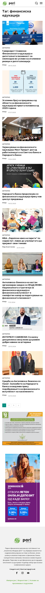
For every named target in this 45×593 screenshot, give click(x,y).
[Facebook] (17, 573)
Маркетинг (23, 580)
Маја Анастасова (8, 247)
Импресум (11, 580)
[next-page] (18, 405)
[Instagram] (22, 573)
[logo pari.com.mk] (12, 3)
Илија (4, 65)
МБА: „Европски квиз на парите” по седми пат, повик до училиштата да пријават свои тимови (22, 241)
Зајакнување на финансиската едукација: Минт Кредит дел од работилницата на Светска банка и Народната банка (21, 151)
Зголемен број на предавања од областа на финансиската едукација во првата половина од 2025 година (20, 104)
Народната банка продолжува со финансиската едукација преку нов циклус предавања (22, 196)
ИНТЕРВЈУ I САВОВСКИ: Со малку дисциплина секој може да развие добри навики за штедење (21, 340)
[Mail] (28, 573)
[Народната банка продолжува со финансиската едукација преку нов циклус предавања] (22, 176)
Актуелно (6, 48)
